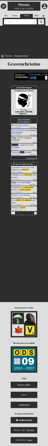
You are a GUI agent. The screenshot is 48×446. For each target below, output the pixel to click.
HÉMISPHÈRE (25, 190)
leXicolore (15, 145)
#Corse (20, 195)
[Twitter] (34, 78)
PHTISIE (28, 175)
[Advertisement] (24, 39)
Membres (9, 56)
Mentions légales (24, 385)
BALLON (25, 170)
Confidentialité (24, 405)
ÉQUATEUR (29, 187)
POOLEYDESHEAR (18, 130)
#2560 (28, 182)
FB (23, 430)
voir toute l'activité (32, 158)
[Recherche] (41, 21)
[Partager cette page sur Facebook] (31, 77)
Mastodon (30, 430)
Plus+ (34, 127)
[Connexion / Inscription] (44, 6)
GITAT (22, 208)
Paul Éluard (15, 147)
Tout (30, 127)
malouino (14, 152)
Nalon (22, 152)
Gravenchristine (24, 64)
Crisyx (14, 138)
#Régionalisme (25, 167)
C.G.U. (24, 395)
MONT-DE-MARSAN (24, 200)
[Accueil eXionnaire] (2, 56)
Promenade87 (23, 125)
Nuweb (29, 440)
